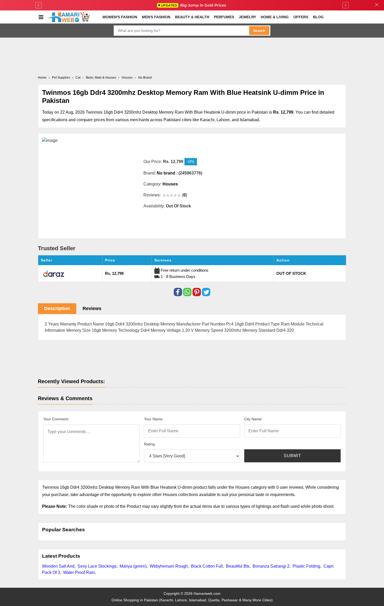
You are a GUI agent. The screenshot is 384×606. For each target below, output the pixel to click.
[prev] (38, 5)
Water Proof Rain (79, 572)
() (184, 195)
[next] (345, 5)
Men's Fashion (156, 17)
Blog (318, 17)
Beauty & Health (192, 17)
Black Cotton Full (207, 566)
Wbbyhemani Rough (169, 566)
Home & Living (275, 17)
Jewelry (247, 17)
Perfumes (224, 17)
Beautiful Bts (237, 566)
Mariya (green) (133, 566)
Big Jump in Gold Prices (194, 5)
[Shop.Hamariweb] (69, 16)
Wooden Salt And (58, 566)
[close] (377, 5)
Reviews (92, 308)
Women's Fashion (119, 17)
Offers (300, 17)
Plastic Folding (306, 566)
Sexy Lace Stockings (97, 566)
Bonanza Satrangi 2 (271, 566)
